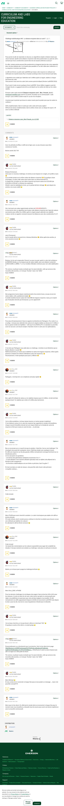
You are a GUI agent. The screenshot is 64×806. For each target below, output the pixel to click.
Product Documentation (15, 782)
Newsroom (33, 776)
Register (48, 18)
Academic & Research (7, 759)
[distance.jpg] (14, 48)
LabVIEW (8, 115)
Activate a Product (37, 782)
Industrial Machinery (50, 759)
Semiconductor (12, 761)
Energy (42, 759)
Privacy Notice (15, 794)
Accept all (37, 803)
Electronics (36, 759)
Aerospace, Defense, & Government (23, 759)
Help (61, 18)
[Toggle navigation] (10, 3)
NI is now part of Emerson (8, 776)
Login (55, 18)
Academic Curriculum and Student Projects (42, 8)
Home (3, 8)
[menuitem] (56, 3)
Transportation (20, 761)
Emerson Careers (25, 776)
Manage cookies (28, 802)
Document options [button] (11, 33)
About (17, 776)
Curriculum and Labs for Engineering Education (16, 10)
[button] (7, 124)
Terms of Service (42, 768)
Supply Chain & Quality (42, 776)
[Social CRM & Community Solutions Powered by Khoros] (36, 738)
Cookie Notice (25, 794)
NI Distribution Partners (8, 768)
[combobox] (34, 27)
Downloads (5, 782)
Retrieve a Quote (32, 768)
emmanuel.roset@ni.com (12, 94)
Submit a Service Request (49, 782)
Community (10, 8)
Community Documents (21, 8)
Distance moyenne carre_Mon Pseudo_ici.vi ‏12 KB (24, 119)
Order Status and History (21, 768)
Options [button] (55, 138)
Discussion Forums (26, 782)
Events (51, 776)
